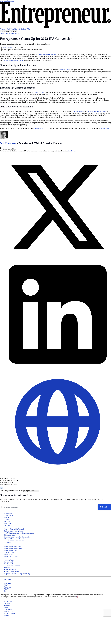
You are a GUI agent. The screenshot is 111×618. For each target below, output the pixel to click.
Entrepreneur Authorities (12, 546)
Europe (6, 615)
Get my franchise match (8, 31)
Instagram (7, 587)
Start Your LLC (9, 535)
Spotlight (7, 525)
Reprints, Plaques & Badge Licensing (17, 574)
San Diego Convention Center (12, 60)
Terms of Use (9, 560)
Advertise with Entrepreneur (14, 541)
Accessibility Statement (12, 566)
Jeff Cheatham (7, 48)
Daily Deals (8, 554)
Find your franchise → (31, 491)
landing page (104, 128)
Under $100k (25, 29)
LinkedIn (7, 583)
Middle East (8, 611)
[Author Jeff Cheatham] (4, 139)
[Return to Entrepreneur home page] (55, 27)
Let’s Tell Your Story (11, 556)
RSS (5, 591)
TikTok (6, 589)
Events (6, 517)
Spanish (7, 603)
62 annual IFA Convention (47, 55)
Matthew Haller (64, 70)
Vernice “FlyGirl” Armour (97, 111)
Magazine (7, 523)
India (6, 607)
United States (8, 601)
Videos (6, 519)
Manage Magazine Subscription (15, 539)
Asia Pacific (8, 609)
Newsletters (8, 514)
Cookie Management (11, 572)
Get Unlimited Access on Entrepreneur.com (19, 533)
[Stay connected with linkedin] (57, 314)
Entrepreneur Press (10, 550)
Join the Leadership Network (14, 529)
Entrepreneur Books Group (13, 548)
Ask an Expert (9, 552)
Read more (72, 151)
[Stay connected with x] (57, 207)
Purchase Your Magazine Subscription (17, 537)
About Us (7, 543)
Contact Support (10, 570)
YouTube (7, 585)
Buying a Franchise (12, 33)
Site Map (7, 568)
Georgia (7, 605)
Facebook (7, 579)
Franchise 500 (16, 29)
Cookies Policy (9, 564)
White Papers (8, 516)
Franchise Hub (5, 29)
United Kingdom (10, 613)
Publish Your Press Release (13, 531)
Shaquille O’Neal (78, 111)
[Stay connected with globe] (57, 422)
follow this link (38, 128)
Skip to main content (7, 1)
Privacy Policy (9, 562)
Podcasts (7, 521)
